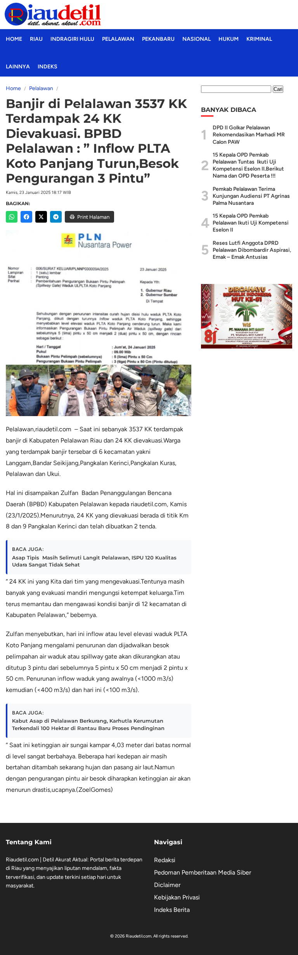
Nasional (196, 39)
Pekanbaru (158, 39)
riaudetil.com (53, 429)
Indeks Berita (172, 909)
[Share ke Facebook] (26, 217)
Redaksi (164, 860)
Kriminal (259, 39)
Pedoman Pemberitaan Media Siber (202, 872)
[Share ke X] (41, 217)
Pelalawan (118, 39)
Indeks (47, 66)
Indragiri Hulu (72, 39)
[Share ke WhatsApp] (11, 217)
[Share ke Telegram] (56, 217)
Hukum (228, 39)
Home (14, 39)
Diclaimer (167, 885)
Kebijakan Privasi (177, 897)
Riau (36, 39)
